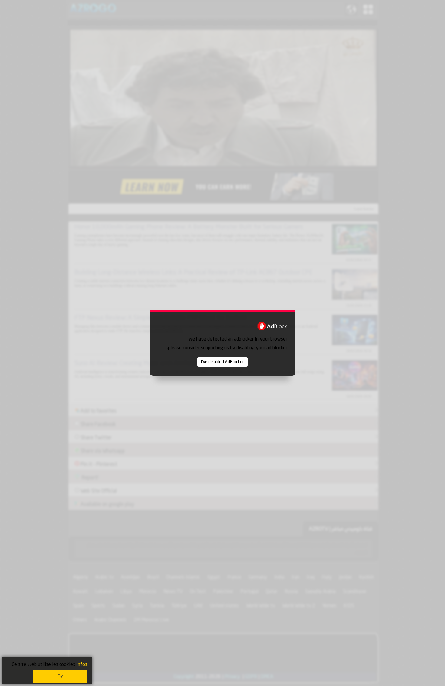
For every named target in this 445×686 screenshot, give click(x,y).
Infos (81, 664)
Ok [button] (60, 676)
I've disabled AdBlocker (222, 361)
